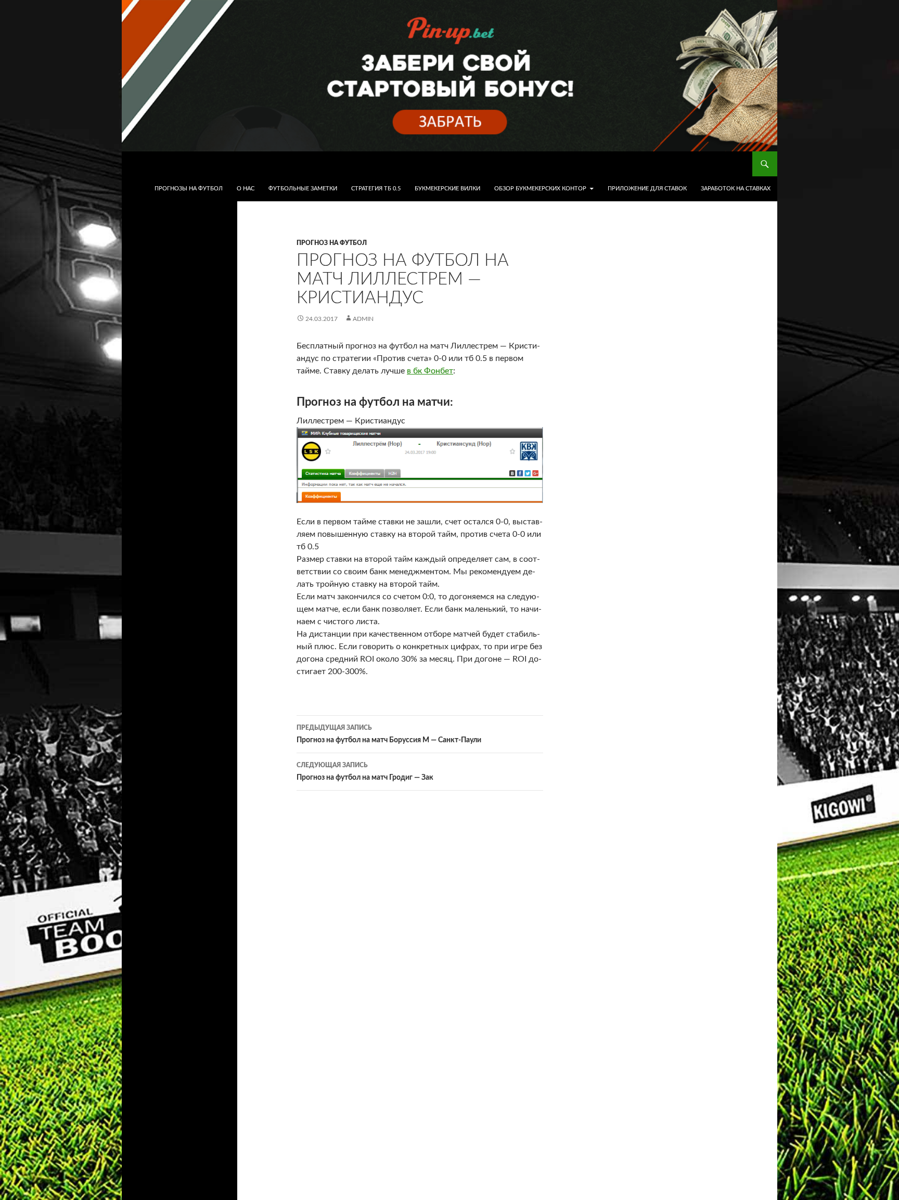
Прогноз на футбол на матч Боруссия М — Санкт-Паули (389, 734)
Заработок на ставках (735, 188)
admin (363, 319)
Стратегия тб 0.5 (376, 188)
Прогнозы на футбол (189, 188)
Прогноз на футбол (332, 243)
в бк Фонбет (430, 371)
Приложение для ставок (647, 188)
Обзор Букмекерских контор (540, 188)
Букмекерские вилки (447, 188)
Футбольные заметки (302, 188)
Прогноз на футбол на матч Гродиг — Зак (365, 771)
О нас (245, 188)
